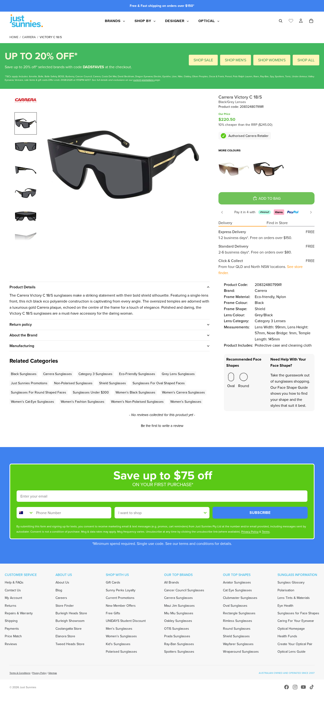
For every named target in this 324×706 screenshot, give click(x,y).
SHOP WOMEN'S (272, 60)
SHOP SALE (203, 60)
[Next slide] (311, 212)
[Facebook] (286, 687)
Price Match (13, 636)
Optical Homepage (291, 628)
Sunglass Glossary (291, 582)
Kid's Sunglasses (118, 644)
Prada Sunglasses (177, 636)
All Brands (171, 582)
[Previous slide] (222, 212)
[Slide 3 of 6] (25, 170)
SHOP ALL (306, 60)
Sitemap (52, 672)
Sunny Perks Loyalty (120, 590)
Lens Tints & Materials (294, 597)
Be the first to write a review (162, 425)
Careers (61, 597)
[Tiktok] (312, 687)
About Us (62, 582)
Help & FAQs (14, 582)
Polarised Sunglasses (121, 651)
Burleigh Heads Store (71, 613)
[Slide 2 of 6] (25, 146)
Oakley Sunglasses (178, 620)
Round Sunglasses (236, 628)
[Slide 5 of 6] (25, 216)
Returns (10, 605)
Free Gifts (113, 613)
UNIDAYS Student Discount (126, 620)
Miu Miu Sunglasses (178, 613)
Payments (12, 628)
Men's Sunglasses (119, 628)
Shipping (11, 620)
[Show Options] (205, 512)
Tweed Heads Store (70, 644)
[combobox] (25, 512)
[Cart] (311, 21)
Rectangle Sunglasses (239, 613)
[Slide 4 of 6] (25, 193)
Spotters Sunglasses (179, 651)
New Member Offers (121, 605)
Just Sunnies (28, 687)
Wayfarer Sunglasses (238, 644)
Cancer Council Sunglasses (184, 590)
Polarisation (286, 590)
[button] (162, 425)
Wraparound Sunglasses (241, 651)
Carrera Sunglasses (178, 597)
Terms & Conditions (19, 672)
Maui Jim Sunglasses (179, 605)
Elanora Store (65, 636)
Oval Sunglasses (235, 605)
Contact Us (13, 590)
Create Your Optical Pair (295, 644)
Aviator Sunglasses (237, 582)
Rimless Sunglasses (237, 620)
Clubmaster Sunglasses (240, 597)
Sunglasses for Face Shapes (298, 613)
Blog (59, 590)
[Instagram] (295, 687)
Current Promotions (120, 597)
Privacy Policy (39, 672)
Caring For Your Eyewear (296, 620)
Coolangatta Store (69, 628)
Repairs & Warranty (19, 613)
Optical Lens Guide (291, 651)
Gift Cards (113, 582)
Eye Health (285, 605)
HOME (13, 37)
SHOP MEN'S (235, 60)
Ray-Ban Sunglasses (179, 644)
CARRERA (29, 37)
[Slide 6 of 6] (25, 239)
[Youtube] (303, 687)
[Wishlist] (291, 20)
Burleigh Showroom (70, 620)
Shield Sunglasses (236, 636)
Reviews (11, 644)
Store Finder (65, 605)
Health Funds (287, 636)
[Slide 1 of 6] (25, 123)
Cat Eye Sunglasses (237, 590)
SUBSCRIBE (260, 512)
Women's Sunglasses (121, 636)
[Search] (280, 21)
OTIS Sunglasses (176, 628)
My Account (13, 597)
